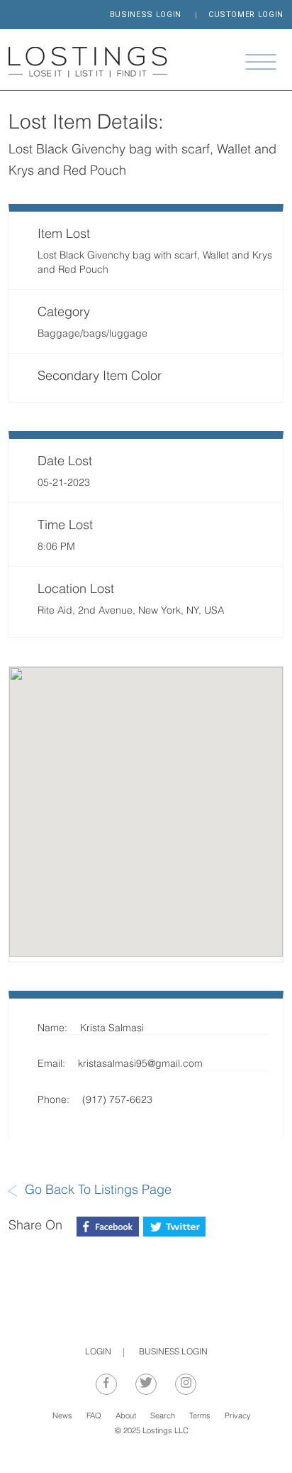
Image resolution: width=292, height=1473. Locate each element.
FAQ (93, 1416)
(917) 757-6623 (117, 1100)
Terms (199, 1416)
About (126, 1416)
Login (98, 1352)
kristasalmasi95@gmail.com (140, 1064)
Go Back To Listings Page (98, 1191)
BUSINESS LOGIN (145, 14)
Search (162, 1416)
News (62, 1416)
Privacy (238, 1416)
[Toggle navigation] (260, 62)
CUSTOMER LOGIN (245, 14)
